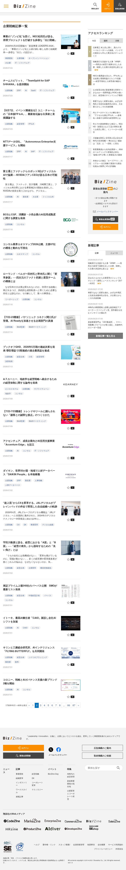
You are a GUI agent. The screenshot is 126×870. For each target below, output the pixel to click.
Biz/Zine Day (53, 773)
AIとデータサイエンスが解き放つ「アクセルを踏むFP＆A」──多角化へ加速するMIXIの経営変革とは (107, 115)
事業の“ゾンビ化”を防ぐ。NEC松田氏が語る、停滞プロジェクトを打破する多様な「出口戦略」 (30, 38)
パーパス (47, 595)
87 (74, 705)
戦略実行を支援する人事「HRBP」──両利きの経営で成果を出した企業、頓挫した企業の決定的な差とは (107, 64)
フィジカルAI (48, 196)
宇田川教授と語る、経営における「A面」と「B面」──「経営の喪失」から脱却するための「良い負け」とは (29, 546)
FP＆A (31, 123)
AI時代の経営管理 (71, 775)
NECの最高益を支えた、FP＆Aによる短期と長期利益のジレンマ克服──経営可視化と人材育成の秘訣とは (108, 79)
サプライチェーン (41, 388)
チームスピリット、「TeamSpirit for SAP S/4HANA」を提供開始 (26, 82)
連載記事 (19, 796)
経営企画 (20, 356)
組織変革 (19, 778)
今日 (94, 40)
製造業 (25, 196)
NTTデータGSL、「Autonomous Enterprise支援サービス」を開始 (29, 143)
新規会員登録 (106, 219)
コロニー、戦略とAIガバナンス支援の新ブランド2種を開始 (30, 681)
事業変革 (34, 524)
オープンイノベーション (39, 58)
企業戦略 (20, 58)
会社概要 (101, 844)
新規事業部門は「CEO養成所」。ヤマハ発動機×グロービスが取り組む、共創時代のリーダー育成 (105, 325)
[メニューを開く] (6, 6)
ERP (19, 90)
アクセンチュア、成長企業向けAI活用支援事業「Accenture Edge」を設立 (29, 442)
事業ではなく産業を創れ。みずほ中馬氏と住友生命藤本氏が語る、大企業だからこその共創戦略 (107, 104)
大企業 (8, 62)
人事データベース (12, 485)
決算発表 (9, 361)
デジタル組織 (47, 524)
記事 (97, 253)
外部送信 (119, 848)
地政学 (8, 393)
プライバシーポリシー (103, 848)
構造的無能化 (45, 567)
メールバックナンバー (107, 211)
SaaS (33, 90)
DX (25, 524)
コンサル (20, 224)
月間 (117, 40)
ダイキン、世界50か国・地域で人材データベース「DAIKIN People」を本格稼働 (29, 472)
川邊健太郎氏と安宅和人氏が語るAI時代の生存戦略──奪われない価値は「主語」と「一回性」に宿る (107, 141)
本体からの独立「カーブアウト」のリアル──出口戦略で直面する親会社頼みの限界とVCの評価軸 (107, 163)
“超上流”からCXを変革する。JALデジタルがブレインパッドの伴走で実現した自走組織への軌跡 (30, 504)
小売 (30, 356)
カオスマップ (22, 254)
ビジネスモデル (11, 388)
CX (18, 524)
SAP (33, 151)
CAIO (25, 627)
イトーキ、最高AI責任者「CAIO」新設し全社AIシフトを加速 (29, 619)
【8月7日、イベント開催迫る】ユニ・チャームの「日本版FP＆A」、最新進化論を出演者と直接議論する (29, 113)
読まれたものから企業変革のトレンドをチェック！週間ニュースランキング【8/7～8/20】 (105, 280)
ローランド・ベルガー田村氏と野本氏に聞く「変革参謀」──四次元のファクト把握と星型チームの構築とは (30, 277)
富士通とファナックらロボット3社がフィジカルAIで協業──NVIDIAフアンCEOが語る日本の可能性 (30, 174)
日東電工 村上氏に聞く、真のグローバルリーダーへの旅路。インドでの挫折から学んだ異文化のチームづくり (107, 51)
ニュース (114, 253)
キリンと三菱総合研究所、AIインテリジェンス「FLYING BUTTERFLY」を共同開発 (29, 649)
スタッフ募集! (64, 844)
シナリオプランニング (38, 657)
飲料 (17, 661)
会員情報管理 (78, 844)
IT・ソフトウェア (22, 62)
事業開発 (9, 58)
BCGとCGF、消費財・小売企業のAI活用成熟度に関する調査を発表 (29, 216)
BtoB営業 (21, 326)
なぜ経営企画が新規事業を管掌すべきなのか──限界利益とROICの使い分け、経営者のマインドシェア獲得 (107, 92)
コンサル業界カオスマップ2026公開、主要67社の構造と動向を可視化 (29, 246)
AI (26, 90)
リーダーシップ (11, 299)
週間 (105, 40)
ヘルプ (36, 844)
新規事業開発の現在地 (71, 784)
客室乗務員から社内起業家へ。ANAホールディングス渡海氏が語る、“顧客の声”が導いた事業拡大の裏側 (108, 152)
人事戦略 (38, 480)
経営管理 (20, 123)
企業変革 (32, 567)
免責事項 (91, 844)
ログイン (107, 226)
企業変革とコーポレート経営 (71, 794)
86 (68, 705)
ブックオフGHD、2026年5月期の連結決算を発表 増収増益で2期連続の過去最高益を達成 (29, 348)
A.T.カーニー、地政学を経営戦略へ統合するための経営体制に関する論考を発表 (30, 380)
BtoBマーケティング (37, 326)
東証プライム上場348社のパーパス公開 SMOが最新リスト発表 (30, 587)
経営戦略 (35, 773)
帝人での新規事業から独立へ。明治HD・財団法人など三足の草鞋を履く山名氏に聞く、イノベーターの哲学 (107, 127)
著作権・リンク (49, 844)
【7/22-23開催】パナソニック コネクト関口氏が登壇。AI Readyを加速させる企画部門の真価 (29, 318)
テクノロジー (37, 789)
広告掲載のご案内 (102, 747)
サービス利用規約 (115, 844)
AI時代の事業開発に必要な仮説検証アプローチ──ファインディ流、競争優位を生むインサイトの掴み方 (105, 310)
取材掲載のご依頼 (102, 755)
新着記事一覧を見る (105, 335)
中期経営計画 (34, 595)
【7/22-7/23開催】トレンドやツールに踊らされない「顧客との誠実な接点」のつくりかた (29, 413)
